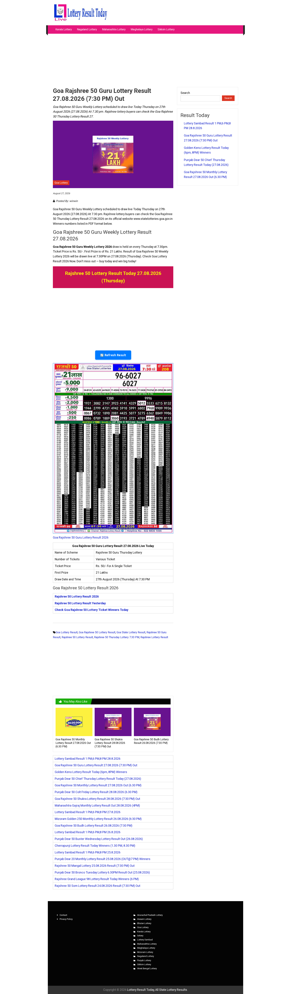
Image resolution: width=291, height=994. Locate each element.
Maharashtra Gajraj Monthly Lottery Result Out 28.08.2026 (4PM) (97, 805)
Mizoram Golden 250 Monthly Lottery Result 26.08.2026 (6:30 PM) (98, 819)
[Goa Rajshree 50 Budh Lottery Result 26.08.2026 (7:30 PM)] (152, 721)
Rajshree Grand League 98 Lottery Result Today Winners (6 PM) (97, 879)
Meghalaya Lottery (142, 29)
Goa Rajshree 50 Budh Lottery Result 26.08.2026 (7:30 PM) (151, 741)
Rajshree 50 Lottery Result (77, 637)
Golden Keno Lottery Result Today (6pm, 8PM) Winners (91, 772)
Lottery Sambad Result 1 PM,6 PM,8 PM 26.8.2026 (87, 832)
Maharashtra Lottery (114, 29)
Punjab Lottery (144, 960)
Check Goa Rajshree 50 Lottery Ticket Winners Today (91, 610)
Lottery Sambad (145, 939)
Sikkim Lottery (166, 29)
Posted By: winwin (67, 201)
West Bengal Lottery (147, 968)
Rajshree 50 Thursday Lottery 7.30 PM (116, 637)
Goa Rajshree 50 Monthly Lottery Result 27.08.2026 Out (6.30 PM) (73, 743)
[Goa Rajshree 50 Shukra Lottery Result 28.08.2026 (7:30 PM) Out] (113, 721)
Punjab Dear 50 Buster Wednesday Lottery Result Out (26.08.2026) (99, 839)
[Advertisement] (145, 58)
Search (185, 93)
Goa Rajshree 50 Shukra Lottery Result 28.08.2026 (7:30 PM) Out (110, 743)
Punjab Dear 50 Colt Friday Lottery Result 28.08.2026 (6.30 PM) (96, 792)
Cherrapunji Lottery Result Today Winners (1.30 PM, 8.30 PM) (95, 845)
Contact (63, 915)
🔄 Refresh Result (113, 355)
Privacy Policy (66, 919)
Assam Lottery (144, 919)
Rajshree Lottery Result (154, 637)
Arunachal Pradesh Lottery (150, 915)
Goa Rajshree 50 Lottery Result (97, 632)
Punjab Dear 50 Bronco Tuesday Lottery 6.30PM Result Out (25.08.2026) (102, 872)
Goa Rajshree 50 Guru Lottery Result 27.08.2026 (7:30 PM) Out (96, 765)
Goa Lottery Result (67, 632)
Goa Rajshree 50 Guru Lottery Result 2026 (80, 537)
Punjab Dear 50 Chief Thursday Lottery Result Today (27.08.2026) (98, 778)
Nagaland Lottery (87, 29)
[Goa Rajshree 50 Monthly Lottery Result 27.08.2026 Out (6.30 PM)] (74, 721)
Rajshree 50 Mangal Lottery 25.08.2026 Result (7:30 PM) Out (95, 865)
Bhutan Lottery (144, 923)
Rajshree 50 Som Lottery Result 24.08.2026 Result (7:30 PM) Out (97, 885)
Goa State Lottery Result (131, 632)
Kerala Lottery (63, 29)
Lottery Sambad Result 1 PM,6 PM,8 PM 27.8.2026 (87, 812)
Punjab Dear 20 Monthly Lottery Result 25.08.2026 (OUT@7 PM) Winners (102, 859)
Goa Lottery (61, 182)
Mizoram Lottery (145, 952)
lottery (140, 935)
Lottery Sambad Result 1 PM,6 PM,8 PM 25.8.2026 (87, 852)
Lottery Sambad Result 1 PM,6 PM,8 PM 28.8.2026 (87, 758)
